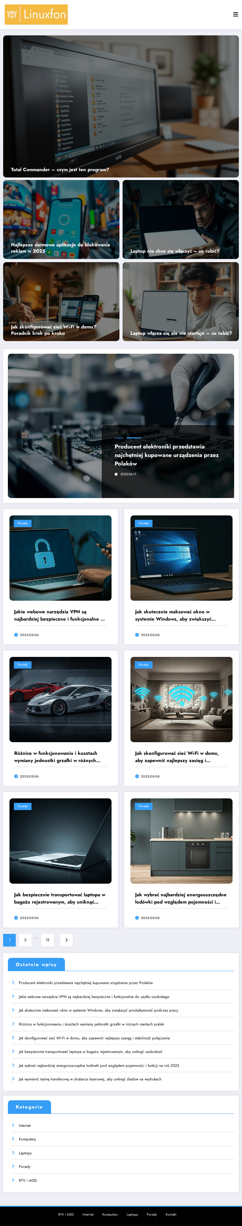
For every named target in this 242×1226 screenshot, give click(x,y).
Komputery (27, 1139)
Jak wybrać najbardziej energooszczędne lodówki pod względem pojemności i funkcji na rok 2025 (181, 898)
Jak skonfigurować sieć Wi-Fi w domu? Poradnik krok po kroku (53, 330)
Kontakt (171, 1214)
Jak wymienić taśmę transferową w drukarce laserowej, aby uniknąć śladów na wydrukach (90, 1079)
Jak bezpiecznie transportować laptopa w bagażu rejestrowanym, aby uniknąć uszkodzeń (59, 898)
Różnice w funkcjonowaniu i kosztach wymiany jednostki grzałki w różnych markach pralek (55, 757)
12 (47, 940)
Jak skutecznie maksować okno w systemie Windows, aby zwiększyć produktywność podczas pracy (173, 615)
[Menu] (235, 14)
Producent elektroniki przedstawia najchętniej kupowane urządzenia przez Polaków (167, 455)
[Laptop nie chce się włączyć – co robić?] (181, 219)
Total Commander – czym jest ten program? (60, 170)
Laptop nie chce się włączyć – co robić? (174, 251)
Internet (25, 1125)
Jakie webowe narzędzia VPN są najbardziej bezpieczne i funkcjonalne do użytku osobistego (60, 615)
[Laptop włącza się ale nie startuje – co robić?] (181, 301)
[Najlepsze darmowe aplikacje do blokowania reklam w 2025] (61, 219)
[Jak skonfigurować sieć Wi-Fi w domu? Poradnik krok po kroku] (61, 301)
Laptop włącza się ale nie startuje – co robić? (181, 333)
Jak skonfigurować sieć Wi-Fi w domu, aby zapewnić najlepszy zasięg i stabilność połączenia (177, 757)
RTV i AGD (28, 1180)
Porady (119, 438)
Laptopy (25, 1153)
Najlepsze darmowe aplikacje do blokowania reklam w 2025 (60, 248)
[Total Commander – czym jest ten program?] (121, 106)
